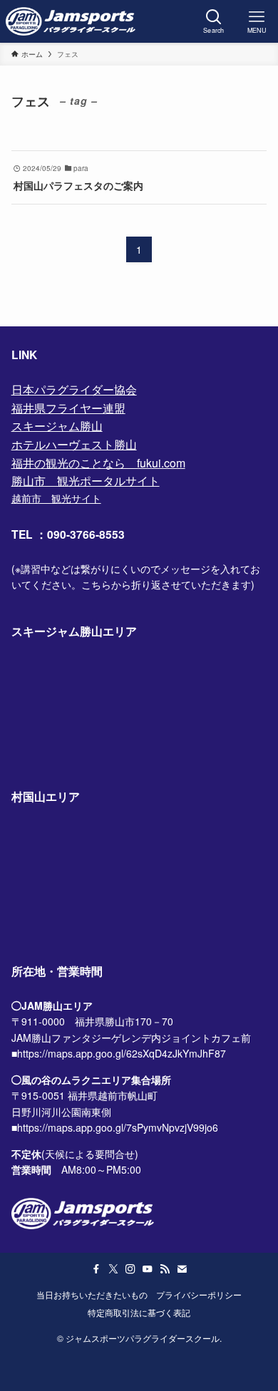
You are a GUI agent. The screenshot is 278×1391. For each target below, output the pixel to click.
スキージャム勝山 (57, 426)
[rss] (164, 1269)
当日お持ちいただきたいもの (92, 1294)
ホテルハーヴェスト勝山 (74, 444)
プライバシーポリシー (199, 1294)
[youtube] (147, 1269)
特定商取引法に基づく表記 (139, 1312)
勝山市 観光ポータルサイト (85, 480)
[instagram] (130, 1269)
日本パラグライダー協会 (74, 389)
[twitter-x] (113, 1269)
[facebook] (96, 1269)
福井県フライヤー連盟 (68, 408)
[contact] (181, 1269)
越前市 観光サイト (56, 498)
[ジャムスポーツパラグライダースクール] (70, 21)
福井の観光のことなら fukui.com (98, 463)
